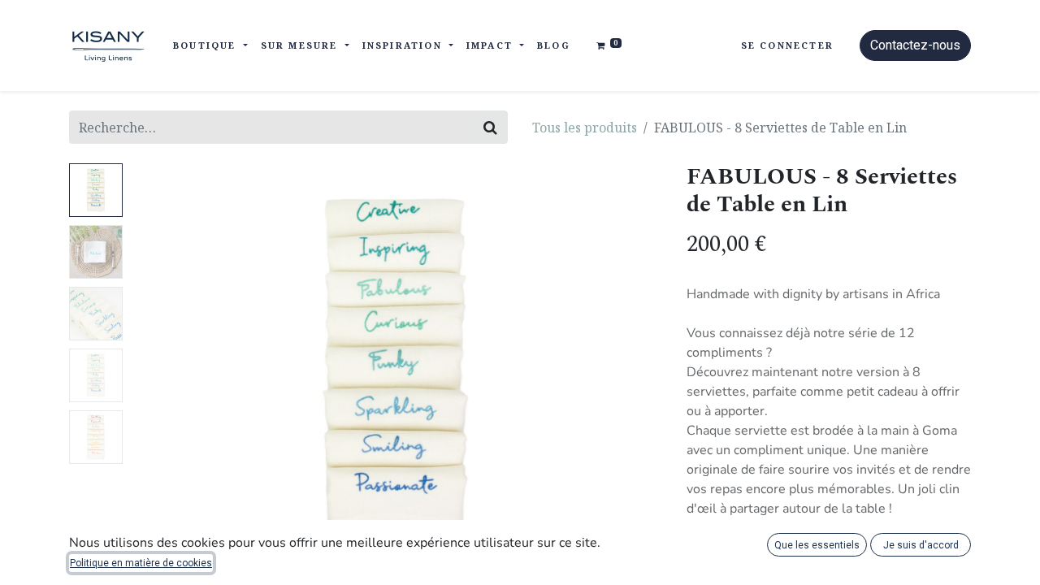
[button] (169, 366)
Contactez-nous (915, 45)
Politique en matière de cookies (141, 563)
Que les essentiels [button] (817, 545)
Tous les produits (584, 127)
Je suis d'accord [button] (921, 545)
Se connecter (787, 45)
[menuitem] (554, 45)
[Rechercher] (490, 127)
